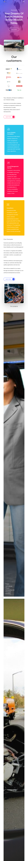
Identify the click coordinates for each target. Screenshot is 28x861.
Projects (7, 583)
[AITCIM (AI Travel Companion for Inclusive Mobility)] (14, 455)
